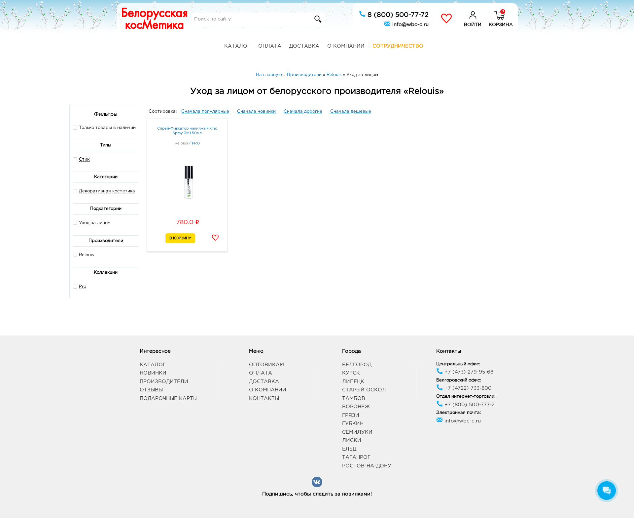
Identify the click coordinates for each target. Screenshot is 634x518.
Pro (82, 287)
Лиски (351, 440)
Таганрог (356, 457)
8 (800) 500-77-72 (397, 15)
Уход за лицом (95, 223)
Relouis (86, 255)
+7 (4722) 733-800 (467, 388)
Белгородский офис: (458, 380)
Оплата (269, 46)
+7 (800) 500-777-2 (469, 405)
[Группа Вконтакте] (317, 486)
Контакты (264, 398)
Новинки (153, 373)
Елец (349, 449)
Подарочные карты (168, 398)
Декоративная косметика (107, 191)
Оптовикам (266, 365)
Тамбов (353, 398)
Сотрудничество (397, 46)
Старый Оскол (364, 390)
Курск (351, 373)
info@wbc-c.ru (410, 24)
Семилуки (357, 432)
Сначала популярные (205, 111)
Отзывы (151, 390)
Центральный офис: (458, 364)
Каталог (237, 46)
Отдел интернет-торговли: (465, 396)
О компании (346, 46)
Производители (164, 381)
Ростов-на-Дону (366, 466)
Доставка (304, 46)
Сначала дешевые (350, 111)
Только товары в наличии (107, 128)
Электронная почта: (458, 413)
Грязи (350, 415)
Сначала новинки (256, 111)
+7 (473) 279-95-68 (468, 372)
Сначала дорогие (303, 111)
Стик (84, 159)
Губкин (353, 423)
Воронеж (356, 407)
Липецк (353, 381)
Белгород (356, 365)
